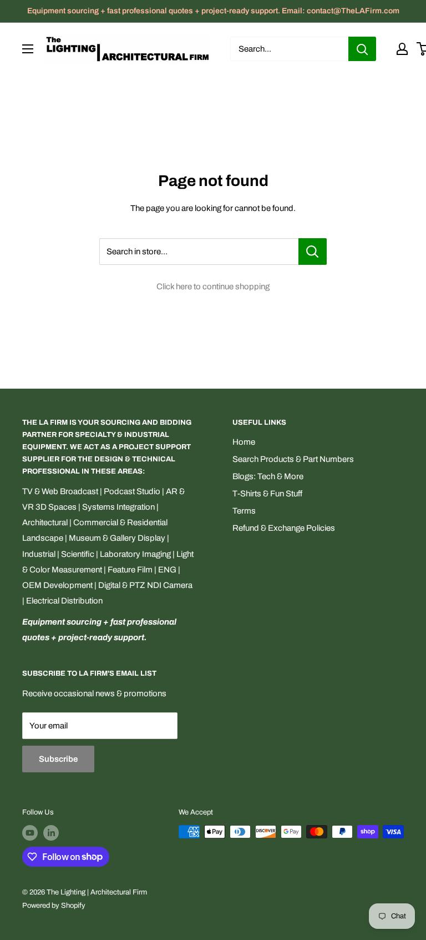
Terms (244, 510)
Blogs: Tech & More (267, 476)
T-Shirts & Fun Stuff (267, 493)
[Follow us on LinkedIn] (51, 833)
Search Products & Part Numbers (293, 459)
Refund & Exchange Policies (283, 528)
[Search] (362, 49)
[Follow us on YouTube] (30, 833)
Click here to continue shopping (213, 286)
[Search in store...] (312, 251)
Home (243, 442)
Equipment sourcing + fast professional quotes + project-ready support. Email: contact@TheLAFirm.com (213, 11)
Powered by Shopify (53, 905)
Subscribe (58, 759)
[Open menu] (27, 48)
